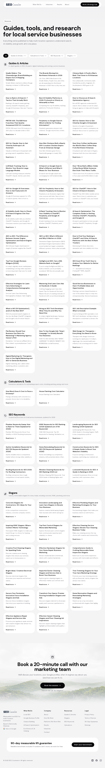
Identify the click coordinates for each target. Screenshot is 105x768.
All (6, 56)
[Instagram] (101, 760)
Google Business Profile (31, 718)
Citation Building (29, 722)
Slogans (71, 56)
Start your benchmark (83, 745)
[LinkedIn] (92, 760)
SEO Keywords (57, 56)
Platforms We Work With (52, 722)
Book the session (51, 685)
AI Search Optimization (31, 725)
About (67, 4)
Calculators (68, 725)
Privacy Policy (89, 714)
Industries (49, 4)
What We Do (37, 4)
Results (59, 4)
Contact (47, 732)
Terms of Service (90, 718)
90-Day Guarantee (91, 722)
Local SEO (27, 714)
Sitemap (87, 725)
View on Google (11, 729)
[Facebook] (97, 760)
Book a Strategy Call (90, 4)
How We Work (48, 718)
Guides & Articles (18, 56)
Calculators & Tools (38, 56)
